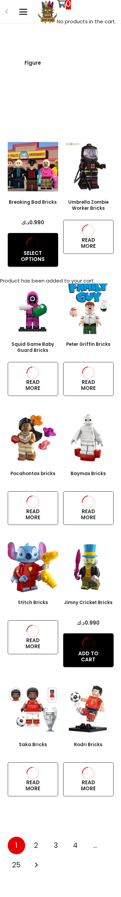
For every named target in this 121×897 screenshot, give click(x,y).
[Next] (36, 865)
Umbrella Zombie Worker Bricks (88, 205)
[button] (23, 12)
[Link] (33, 65)
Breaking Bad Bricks (33, 202)
